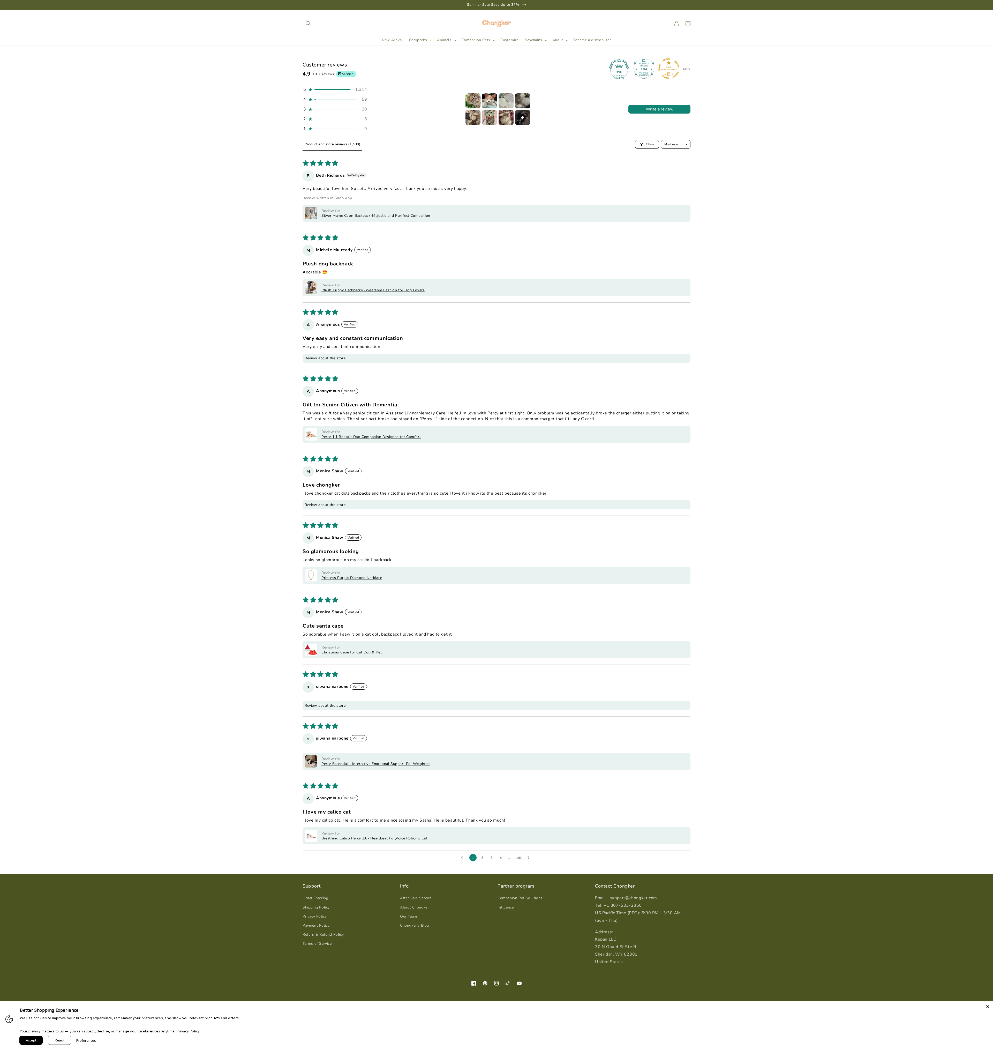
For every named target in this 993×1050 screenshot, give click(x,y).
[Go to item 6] (489, 117)
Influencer (506, 907)
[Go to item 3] (506, 100)
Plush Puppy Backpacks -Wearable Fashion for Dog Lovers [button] (373, 290)
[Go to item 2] (489, 100)
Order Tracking (315, 898)
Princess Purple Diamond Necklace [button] (351, 577)
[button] (308, 23)
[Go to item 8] (522, 117)
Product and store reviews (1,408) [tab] (332, 144)
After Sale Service (416, 898)
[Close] (987, 1006)
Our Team (408, 916)
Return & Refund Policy (323, 934)
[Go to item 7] (506, 117)
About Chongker (414, 907)
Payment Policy (316, 925)
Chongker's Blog (414, 925)
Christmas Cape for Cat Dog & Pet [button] (351, 652)
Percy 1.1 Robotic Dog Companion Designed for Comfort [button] (371, 436)
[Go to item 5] (472, 117)
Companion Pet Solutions (520, 898)
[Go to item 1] (472, 100)
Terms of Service (317, 943)
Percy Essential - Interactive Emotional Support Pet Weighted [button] (375, 763)
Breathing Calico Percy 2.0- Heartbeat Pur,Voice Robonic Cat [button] (374, 838)
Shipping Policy (316, 907)
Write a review (659, 109)
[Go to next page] (530, 857)
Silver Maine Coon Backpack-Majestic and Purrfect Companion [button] (375, 215)
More (686, 69)
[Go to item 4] (522, 100)
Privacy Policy (315, 916)
